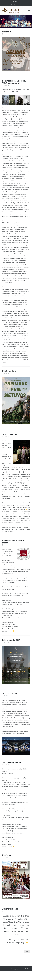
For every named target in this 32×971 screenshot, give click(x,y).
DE (17, 4)
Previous (2, 21)
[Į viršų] (28, 967)
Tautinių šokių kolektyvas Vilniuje (15, 968)
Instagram (18, 1)
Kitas (27, 951)
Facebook (13, 1)
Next (30, 21)
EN (11, 4)
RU (14, 4)
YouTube (15, 1)
